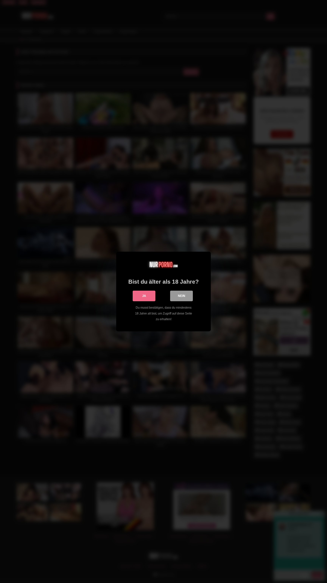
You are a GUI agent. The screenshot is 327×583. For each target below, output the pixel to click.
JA (144, 295)
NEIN (181, 295)
